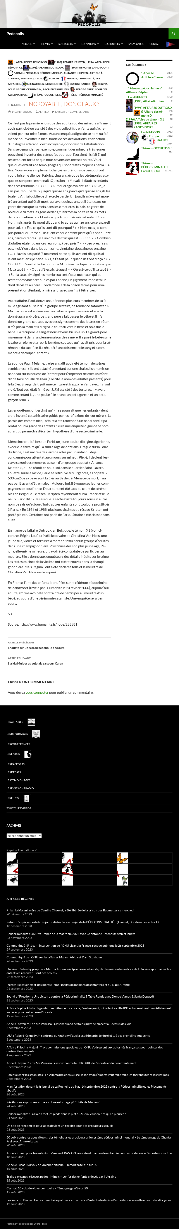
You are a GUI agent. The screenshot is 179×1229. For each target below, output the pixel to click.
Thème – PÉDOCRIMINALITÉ (155, 165)
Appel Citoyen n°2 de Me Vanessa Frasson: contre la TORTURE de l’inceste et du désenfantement (71, 1063)
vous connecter (37, 692)
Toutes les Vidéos (19, 808)
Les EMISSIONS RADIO (20, 788)
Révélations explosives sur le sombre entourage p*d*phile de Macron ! (53, 1102)
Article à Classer (152, 77)
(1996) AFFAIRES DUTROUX (46, 67)
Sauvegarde (136, 43)
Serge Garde (84, 89)
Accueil (27, 43)
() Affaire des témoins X (30, 62)
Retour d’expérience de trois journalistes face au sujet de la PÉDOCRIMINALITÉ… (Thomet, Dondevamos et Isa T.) (83, 922)
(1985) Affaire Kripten (69, 62)
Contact (155, 43)
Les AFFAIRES (137, 97)
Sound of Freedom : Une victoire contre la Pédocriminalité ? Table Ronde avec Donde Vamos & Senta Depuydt (80, 996)
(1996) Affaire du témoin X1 (145, 119)
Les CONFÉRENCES (18, 744)
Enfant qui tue (31, 78)
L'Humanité (86, 78)
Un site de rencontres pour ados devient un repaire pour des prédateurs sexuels (60, 1125)
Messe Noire (54, 83)
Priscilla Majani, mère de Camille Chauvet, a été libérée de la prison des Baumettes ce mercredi (70, 910)
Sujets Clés (66, 43)
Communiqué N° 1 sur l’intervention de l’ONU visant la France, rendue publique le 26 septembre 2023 (75, 945)
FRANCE (71, 78)
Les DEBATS (14, 772)
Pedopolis (15, 33)
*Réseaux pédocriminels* (44, 73)
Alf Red (43, 111)
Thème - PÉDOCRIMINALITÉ (85, 94)
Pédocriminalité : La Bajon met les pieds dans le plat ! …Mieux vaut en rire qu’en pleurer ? (66, 1114)
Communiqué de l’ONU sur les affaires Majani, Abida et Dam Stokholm (54, 957)
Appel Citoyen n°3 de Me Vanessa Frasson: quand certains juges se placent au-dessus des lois (69, 1024)
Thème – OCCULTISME (156, 148)
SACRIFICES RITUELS (55, 89)
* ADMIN (18, 73)
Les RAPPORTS (15, 764)
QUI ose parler (80, 83)
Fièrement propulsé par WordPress (27, 1223)
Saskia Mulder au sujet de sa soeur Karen (35, 660)
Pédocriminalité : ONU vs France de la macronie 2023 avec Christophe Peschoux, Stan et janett (71, 934)
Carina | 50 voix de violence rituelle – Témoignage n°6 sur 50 (47, 1188)
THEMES (45, 43)
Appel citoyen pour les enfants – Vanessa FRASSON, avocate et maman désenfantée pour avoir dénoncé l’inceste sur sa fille (89, 1153)
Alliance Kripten (75, 73)
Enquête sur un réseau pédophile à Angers (36, 645)
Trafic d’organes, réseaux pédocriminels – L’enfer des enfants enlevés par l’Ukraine (61, 1176)
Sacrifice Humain (28, 89)
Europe (54, 78)
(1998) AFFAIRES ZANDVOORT (89, 67)
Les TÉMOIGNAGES (18, 780)
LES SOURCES (112, 43)
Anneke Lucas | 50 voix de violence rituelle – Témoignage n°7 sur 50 (52, 1165)
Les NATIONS (88, 43)
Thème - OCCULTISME (47, 94)
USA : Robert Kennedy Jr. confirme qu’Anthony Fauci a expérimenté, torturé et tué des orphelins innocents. (78, 1035)
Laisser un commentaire (72, 111)
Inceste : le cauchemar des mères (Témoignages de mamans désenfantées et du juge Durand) (68, 984)
